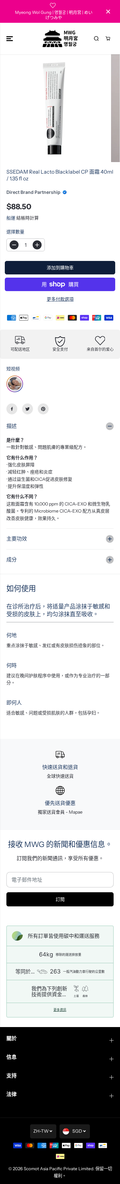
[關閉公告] (108, 11)
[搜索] (96, 38)
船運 (10, 218)
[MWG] (60, 38)
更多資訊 (59, 1010)
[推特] (27, 408)
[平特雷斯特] (43, 408)
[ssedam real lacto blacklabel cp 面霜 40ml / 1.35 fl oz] (54, 108)
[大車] (108, 38)
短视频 (13, 369)
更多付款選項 (60, 299)
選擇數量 (15, 232)
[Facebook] (11, 408)
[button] (10, 38)
